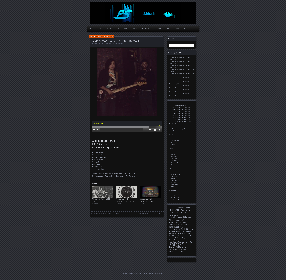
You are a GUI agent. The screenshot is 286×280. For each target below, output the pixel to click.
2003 (181, 115)
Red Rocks (174, 158)
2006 (173, 115)
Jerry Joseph (184, 224)
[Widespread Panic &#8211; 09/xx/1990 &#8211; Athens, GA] (150, 192)
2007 (189, 113)
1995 (173, 119)
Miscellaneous (173, 29)
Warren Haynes (176, 251)
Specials (100, 44)
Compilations (175, 141)
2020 (177, 109)
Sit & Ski (173, 182)
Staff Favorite (173, 249)
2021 (173, 109)
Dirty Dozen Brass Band (181, 213)
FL (170, 220)
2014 (181, 111)
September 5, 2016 (108, 36)
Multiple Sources (178, 234)
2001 (189, 115)
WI (182, 252)
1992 (185, 119)
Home (92, 29)
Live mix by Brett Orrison (181, 229)
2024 (181, 107)
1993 (181, 119)
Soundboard (177, 247)
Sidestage (159, 29)
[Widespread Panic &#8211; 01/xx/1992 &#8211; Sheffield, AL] (126, 192)
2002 (185, 115)
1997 (185, 117)
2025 (177, 107)
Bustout (174, 210)
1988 (181, 121)
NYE (172, 164)
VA (170, 252)
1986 (189, 121)
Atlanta (187, 208)
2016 (173, 111)
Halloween (174, 156)
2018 (185, 109)
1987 (185, 121)
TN (188, 249)
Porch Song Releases (177, 200)
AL (176, 208)
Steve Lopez (182, 249)
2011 (173, 113)
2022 (189, 107)
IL (187, 222)
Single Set (176, 244)
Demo (116, 44)
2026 (173, 107)
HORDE (173, 178)
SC (190, 242)
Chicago (187, 210)
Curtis (98, 36)
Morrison (189, 231)
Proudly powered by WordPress (132, 273)
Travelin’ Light (175, 184)
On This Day (145, 29)
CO (171, 213)
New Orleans (173, 236)
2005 (177, 115)
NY (190, 236)
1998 (181, 117)
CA (182, 210)
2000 (173, 117)
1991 (189, 119)
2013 (185, 111)
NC (189, 234)
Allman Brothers (175, 174)
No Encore (181, 236)
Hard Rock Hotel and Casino (177, 222)
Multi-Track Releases (177, 198)
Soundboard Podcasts (177, 196)
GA (182, 220)
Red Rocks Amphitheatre (179, 242)
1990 (173, 121)
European (174, 176)
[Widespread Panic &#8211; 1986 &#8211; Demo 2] (102, 192)
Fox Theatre (176, 220)
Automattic (160, 273)
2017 (189, 109)
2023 (185, 107)
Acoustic (171, 208)
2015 (177, 111)
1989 (177, 121)
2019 (181, 109)
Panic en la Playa (176, 180)
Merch (186, 29)
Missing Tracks (180, 231)
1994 (177, 119)
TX (192, 249)
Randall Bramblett (174, 240)
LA (182, 227)
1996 (189, 117)
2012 (189, 111)
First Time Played (180, 217)
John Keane (175, 227)
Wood (172, 186)
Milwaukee (174, 160)
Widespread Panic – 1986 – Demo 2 (150, 213)
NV (187, 236)
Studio (106, 44)
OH (173, 238)
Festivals (173, 154)
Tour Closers (174, 162)
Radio (172, 143)
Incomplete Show (174, 224)
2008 (185, 113)
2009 (181, 113)
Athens (181, 208)
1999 (177, 117)
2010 (177, 113)
